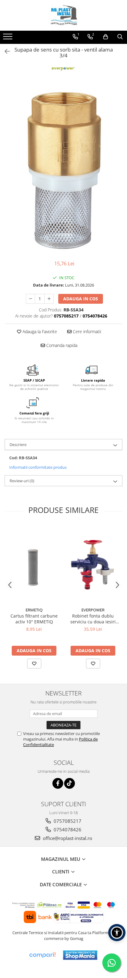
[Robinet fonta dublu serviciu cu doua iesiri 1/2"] (93, 564)
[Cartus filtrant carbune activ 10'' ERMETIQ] (34, 565)
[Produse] (8, 38)
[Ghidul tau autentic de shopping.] (42, 955)
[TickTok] (69, 783)
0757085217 (66, 821)
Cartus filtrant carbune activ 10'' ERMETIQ (34, 619)
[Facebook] (57, 783)
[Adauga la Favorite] (34, 663)
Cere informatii (86, 331)
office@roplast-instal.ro (67, 838)
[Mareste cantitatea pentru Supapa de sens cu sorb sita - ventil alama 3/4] (49, 299)
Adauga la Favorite (39, 331)
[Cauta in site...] (120, 37)
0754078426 (66, 829)
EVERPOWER (92, 610)
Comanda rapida (61, 345)
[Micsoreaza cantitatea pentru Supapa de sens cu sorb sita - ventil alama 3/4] (30, 299)
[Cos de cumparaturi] (105, 37)
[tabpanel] (63, 169)
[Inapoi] (4, 51)
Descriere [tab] (18, 444)
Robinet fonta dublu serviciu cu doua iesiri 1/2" (93, 619)
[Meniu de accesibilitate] (116, 932)
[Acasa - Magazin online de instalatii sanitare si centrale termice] (63, 15)
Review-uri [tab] (22, 480)
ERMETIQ (34, 610)
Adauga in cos (80, 299)
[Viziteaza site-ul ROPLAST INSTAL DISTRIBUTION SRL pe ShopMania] (80, 955)
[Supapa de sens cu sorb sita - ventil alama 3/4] (63, 169)
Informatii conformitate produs (38, 467)
